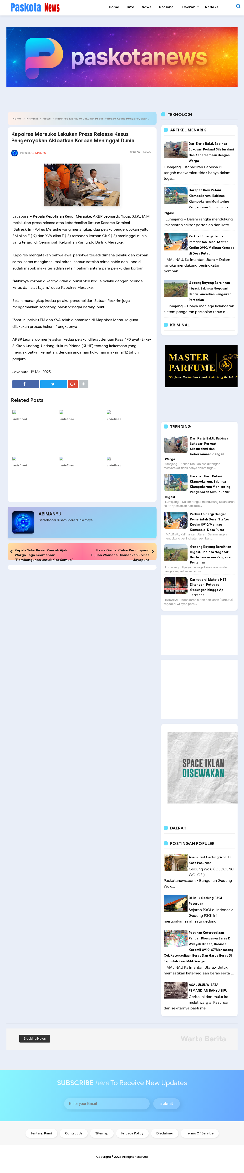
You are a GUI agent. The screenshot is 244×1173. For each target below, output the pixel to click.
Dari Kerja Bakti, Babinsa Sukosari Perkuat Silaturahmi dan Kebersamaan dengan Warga (196, 448)
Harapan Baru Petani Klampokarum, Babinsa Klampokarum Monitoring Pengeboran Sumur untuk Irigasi (196, 201)
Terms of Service (200, 1133)
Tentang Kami (41, 1133)
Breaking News (35, 1039)
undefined (19, 419)
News (47, 118)
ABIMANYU (50, 514)
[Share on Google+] (73, 384)
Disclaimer (164, 1133)
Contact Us (73, 1133)
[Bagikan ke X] (53, 384)
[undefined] (34, 412)
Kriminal (32, 118)
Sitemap (101, 1133)
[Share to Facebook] (25, 384)
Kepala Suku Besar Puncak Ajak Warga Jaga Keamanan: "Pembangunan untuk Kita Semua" (44, 555)
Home (16, 118)
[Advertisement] (199, 635)
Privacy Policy (132, 1133)
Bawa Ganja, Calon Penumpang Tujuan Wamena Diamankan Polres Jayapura (120, 555)
